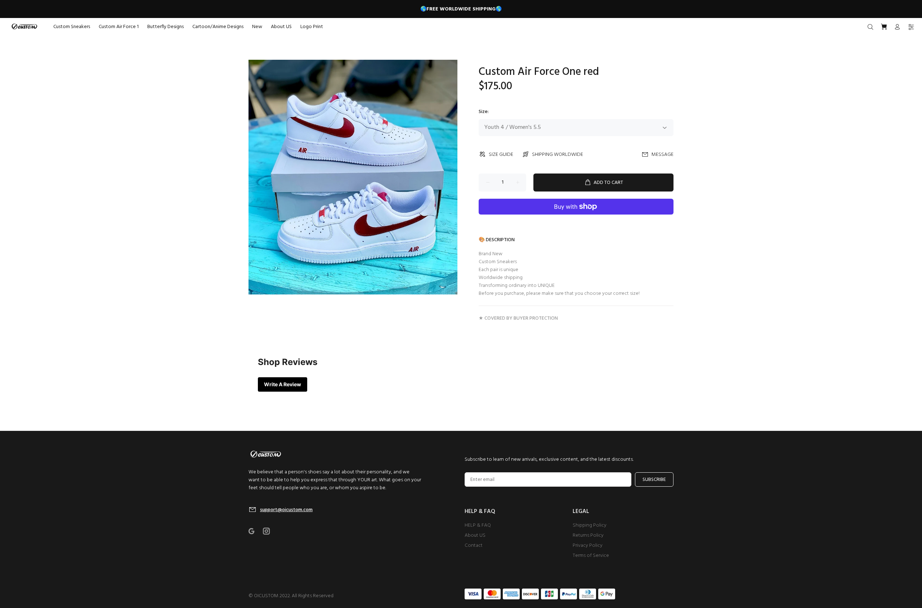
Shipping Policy (590, 525)
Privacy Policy (588, 545)
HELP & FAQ (478, 525)
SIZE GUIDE (501, 154)
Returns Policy (588, 535)
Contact (474, 545)
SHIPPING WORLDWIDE (557, 154)
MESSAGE (662, 154)
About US (475, 535)
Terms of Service (591, 555)
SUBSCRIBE (654, 480)
